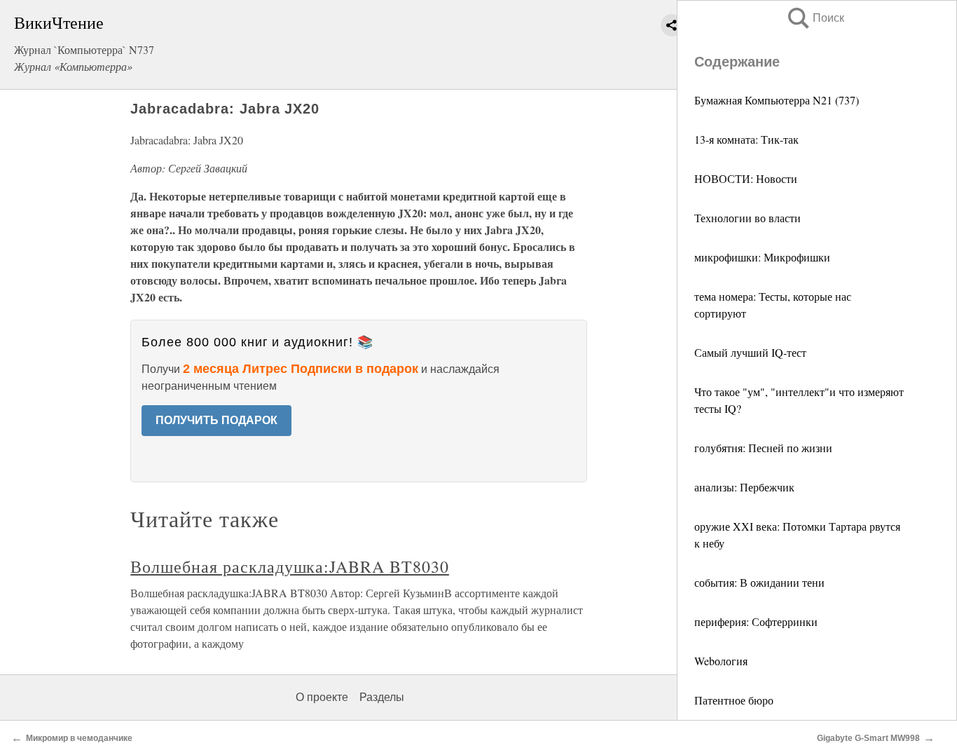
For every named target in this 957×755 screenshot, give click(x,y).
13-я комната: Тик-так (746, 139)
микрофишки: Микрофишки (762, 257)
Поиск (815, 18)
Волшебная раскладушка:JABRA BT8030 (289, 566)
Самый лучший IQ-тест (750, 352)
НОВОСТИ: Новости (745, 178)
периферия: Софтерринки (756, 621)
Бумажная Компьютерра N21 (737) (776, 100)
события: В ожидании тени (759, 582)
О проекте (322, 697)
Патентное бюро (733, 700)
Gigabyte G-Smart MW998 (868, 738)
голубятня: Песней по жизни (763, 447)
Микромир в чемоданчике (79, 738)
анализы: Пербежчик (744, 486)
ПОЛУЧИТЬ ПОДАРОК (216, 420)
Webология (721, 660)
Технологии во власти (747, 217)
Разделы (381, 697)
